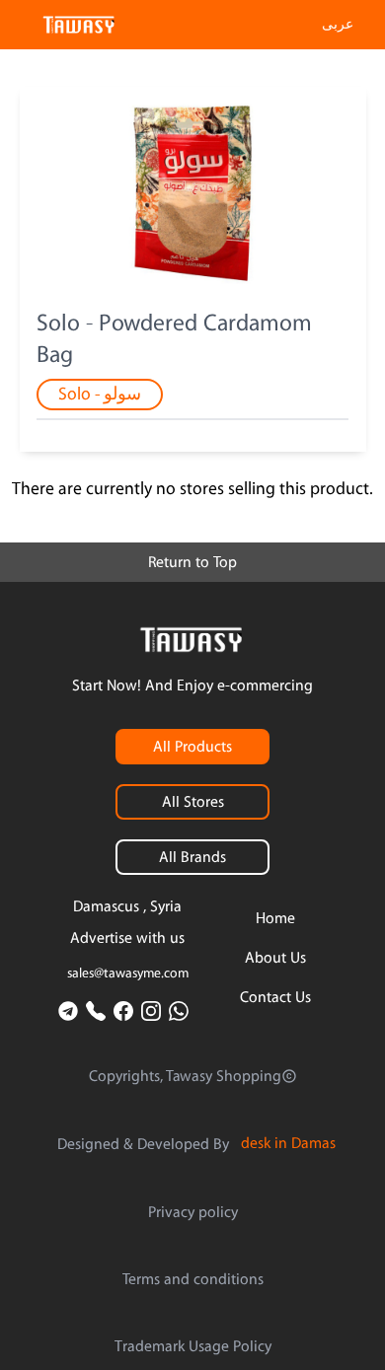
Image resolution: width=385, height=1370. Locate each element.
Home (275, 918)
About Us (275, 958)
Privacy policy (193, 1212)
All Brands (192, 857)
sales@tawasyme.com (128, 973)
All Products (192, 747)
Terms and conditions (193, 1279)
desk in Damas (288, 1143)
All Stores (193, 802)
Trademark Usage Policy (193, 1346)
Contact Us (275, 997)
